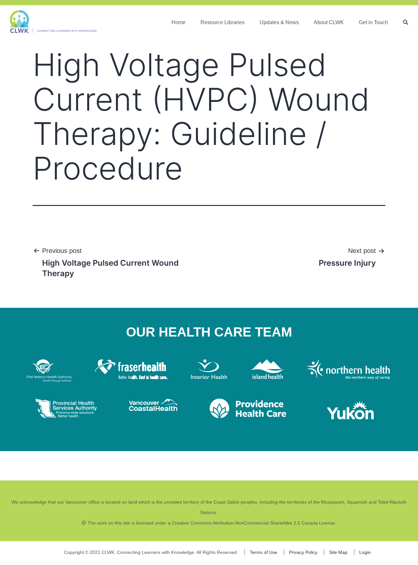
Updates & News (279, 22)
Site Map (338, 552)
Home (178, 22)
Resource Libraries (223, 22)
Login (365, 552)
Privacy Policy (303, 552)
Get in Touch (373, 22)
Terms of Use (263, 552)
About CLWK (329, 22)
